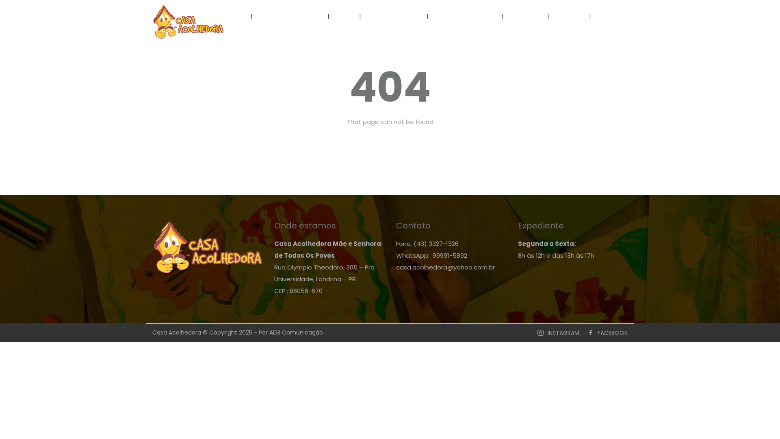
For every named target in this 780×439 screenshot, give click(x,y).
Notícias (526, 16)
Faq (345, 16)
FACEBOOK (613, 333)
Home (233, 16)
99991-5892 (450, 255)
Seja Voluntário (394, 16)
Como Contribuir (465, 16)
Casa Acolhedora (290, 16)
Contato (614, 16)
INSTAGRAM (563, 333)
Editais (569, 16)
